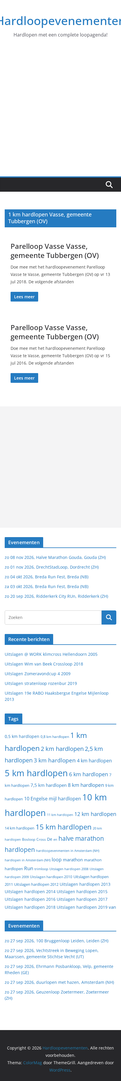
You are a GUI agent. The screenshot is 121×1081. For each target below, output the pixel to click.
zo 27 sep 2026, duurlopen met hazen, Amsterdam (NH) (59, 982)
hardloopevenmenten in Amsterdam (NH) (67, 851)
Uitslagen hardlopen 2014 (30, 891)
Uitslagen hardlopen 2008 (68, 869)
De (49, 839)
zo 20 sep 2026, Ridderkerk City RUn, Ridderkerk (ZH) (56, 596)
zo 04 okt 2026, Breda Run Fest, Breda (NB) (46, 577)
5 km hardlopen (36, 773)
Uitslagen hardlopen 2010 (51, 877)
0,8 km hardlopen (55, 736)
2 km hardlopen (62, 749)
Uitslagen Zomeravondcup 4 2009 (37, 673)
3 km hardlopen (55, 760)
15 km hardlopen (64, 827)
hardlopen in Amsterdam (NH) (28, 860)
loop (57, 859)
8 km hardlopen (86, 785)
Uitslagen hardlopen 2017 (82, 899)
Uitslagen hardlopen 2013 (85, 884)
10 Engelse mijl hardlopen (52, 798)
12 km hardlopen (95, 813)
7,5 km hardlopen (49, 785)
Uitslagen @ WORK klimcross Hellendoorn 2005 (51, 654)
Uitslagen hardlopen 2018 (30, 907)
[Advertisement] (60, 112)
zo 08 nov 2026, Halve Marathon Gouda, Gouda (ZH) (55, 557)
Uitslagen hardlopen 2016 (30, 899)
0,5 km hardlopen (22, 736)
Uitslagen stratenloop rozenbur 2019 (41, 683)
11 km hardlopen (60, 814)
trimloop (41, 868)
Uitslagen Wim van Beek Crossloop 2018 (44, 664)
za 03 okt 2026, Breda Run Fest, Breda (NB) (46, 586)
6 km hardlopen (88, 774)
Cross (41, 839)
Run (28, 868)
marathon (73, 860)
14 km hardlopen (19, 828)
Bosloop (28, 839)
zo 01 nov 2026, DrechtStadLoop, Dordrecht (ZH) (52, 567)
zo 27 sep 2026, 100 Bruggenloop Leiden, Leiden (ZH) (56, 940)
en (55, 839)
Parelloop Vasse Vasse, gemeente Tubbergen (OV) (55, 250)
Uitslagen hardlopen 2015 (82, 891)
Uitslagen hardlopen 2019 (82, 907)
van (112, 907)
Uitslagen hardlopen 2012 (36, 884)
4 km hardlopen (94, 760)
